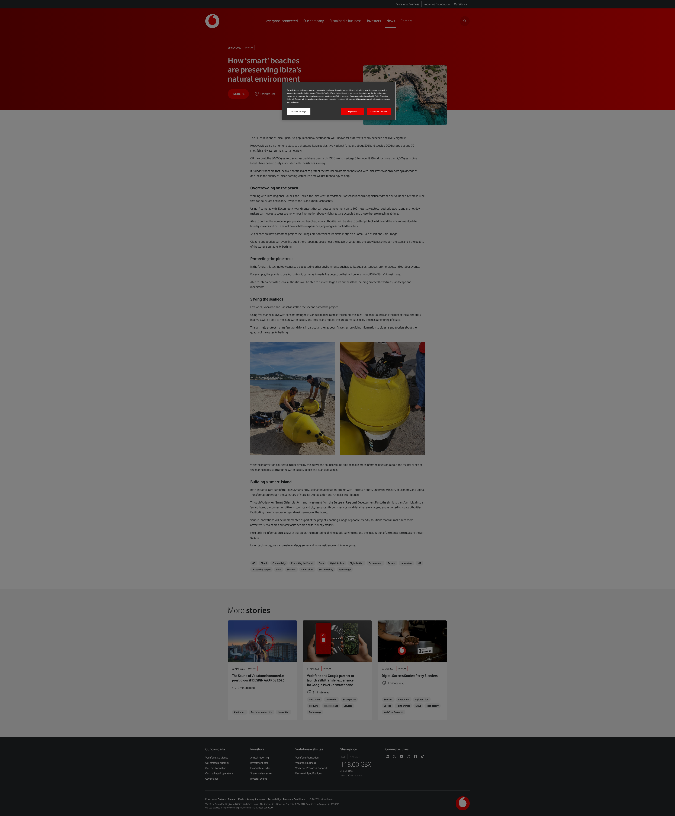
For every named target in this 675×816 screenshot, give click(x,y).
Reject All (352, 111)
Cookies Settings (298, 111)
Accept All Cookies (378, 111)
